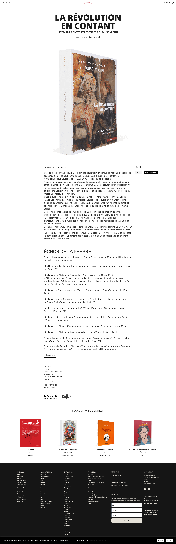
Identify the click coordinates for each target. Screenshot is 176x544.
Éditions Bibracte (21, 486)
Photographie (68, 519)
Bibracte (90, 474)
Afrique (66, 474)
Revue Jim (20, 501)
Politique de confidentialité (119, 482)
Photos (42, 496)
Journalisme (43, 486)
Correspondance (45, 476)
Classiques (61, 168)
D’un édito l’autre (116, 475)
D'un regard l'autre (22, 482)
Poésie (42, 497)
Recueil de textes (49, 382)
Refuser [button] (160, 540)
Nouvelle (42, 494)
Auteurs (113, 479)
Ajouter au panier (150, 172)
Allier (65, 480)
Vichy (65, 529)
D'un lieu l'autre (21, 480)
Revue (42, 505)
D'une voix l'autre (22, 484)
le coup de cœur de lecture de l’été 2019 (68, 308)
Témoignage (67, 525)
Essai (41, 480)
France (66, 505)
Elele (89, 480)
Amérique (67, 482)
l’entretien (57, 257)
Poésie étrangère (21, 499)
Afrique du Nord (68, 476)
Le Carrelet (20, 497)
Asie (65, 484)
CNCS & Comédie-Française (96, 476)
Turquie (66, 527)
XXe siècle (67, 535)
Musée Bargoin (92, 494)
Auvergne (66, 488)
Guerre (66, 509)
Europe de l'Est (68, 501)
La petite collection (22, 496)
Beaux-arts (67, 490)
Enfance (66, 497)
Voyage (66, 531)
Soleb (89, 503)
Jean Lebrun (72, 338)
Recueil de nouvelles (46, 501)
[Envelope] (149, 489)
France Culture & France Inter (96, 482)
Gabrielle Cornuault (49, 387)
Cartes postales (68, 494)
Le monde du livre (69, 513)
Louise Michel (81, 37)
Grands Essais (21, 494)
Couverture (50, 355)
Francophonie (68, 507)
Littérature (43, 488)
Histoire (42, 482)
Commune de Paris (49, 376)
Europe (66, 499)
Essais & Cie (20, 492)
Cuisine (19, 478)
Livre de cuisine (44, 492)
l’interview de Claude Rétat (61, 266)
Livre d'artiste (44, 490)
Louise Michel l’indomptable (100, 349)
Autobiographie (68, 486)
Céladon (19, 474)
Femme (66, 503)
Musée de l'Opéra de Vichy (95, 496)
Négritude (67, 515)
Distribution (43, 478)
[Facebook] (145, 489)
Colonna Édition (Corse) (94, 478)
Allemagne (67, 478)
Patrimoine (67, 517)
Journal (42, 484)
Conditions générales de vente (120, 485)
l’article (51, 275)
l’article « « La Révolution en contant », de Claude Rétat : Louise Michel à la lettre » (89, 299)
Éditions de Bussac (22, 488)
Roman (42, 507)
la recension (54, 317)
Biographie (67, 492)
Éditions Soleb (21, 490)
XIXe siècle (59, 376)
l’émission (57, 338)
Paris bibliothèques (93, 501)
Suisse (66, 523)
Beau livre (43, 474)
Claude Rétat (94, 37)
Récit (41, 499)
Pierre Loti (67, 521)
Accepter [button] (169, 540)
